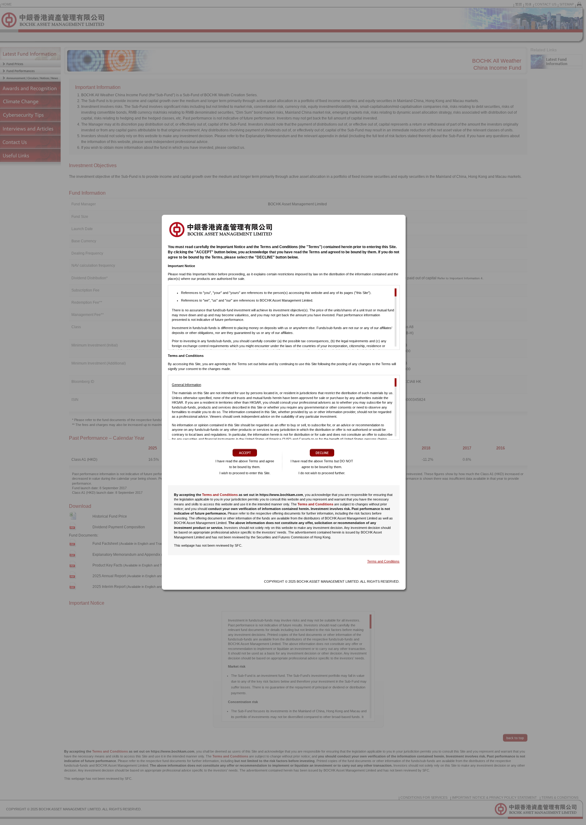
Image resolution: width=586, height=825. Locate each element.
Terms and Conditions (220, 495)
